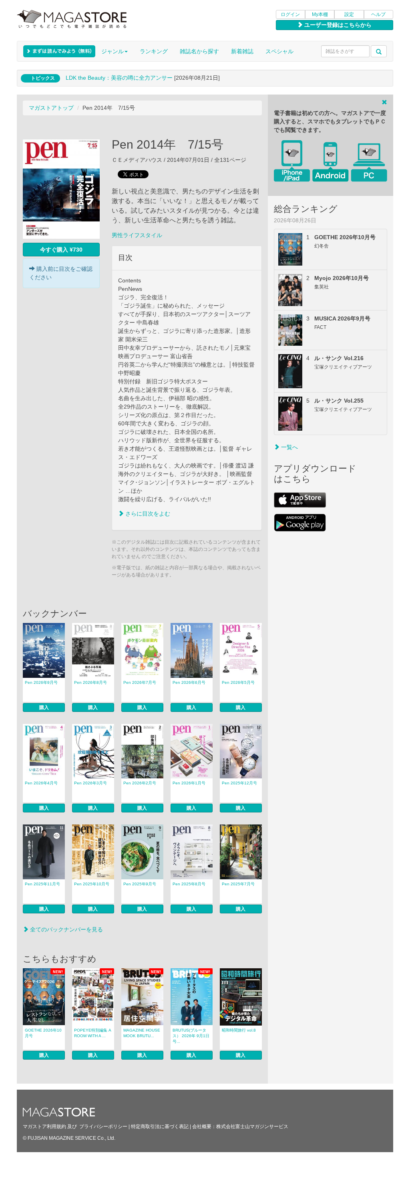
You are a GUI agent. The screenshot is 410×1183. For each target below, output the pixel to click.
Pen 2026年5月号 (238, 682)
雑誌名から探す (199, 51)
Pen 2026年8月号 (90, 682)
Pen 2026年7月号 (139, 682)
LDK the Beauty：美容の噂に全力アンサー (119, 78)
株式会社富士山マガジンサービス (252, 1126)
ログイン (290, 14)
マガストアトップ (51, 108)
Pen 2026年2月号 (139, 783)
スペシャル (279, 51)
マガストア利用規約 (44, 1126)
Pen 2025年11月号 (42, 884)
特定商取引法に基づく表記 (160, 1126)
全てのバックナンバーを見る (65, 929)
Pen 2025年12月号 (239, 783)
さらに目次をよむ (147, 513)
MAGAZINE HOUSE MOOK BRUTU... (141, 1033)
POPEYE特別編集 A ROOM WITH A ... (92, 1033)
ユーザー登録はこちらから (337, 25)
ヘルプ (378, 14)
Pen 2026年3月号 (90, 783)
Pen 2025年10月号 (91, 884)
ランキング (154, 51)
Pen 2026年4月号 (41, 783)
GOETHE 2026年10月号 (43, 1033)
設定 (349, 14)
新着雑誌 (242, 51)
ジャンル (112, 51)
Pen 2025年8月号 (189, 884)
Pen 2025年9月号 (139, 884)
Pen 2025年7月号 (238, 884)
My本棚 (320, 14)
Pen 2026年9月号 (41, 682)
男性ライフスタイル (137, 235)
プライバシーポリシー (103, 1126)
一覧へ (288, 447)
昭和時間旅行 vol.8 (239, 1030)
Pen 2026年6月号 (189, 682)
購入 (44, 707)
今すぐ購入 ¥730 (61, 249)
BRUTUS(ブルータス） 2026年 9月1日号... (191, 1036)
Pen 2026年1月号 (189, 783)
